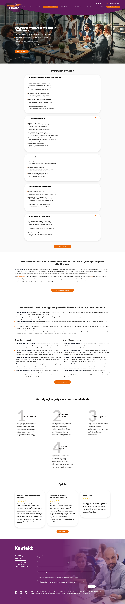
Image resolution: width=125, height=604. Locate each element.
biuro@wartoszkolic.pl (23, 566)
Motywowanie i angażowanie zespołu (40, 186)
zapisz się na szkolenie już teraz (62, 290)
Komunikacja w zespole (36, 157)
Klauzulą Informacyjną (52, 582)
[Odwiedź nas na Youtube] (26, 592)
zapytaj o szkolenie (62, 246)
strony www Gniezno (32, 597)
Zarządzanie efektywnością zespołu (39, 216)
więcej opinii (62, 531)
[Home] (15, 19)
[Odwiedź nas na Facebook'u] (16, 592)
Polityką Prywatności (63, 582)
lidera (91, 276)
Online (16, 24)
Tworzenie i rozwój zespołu (37, 118)
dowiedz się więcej (62, 382)
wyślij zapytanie (21, 51)
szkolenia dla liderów (21, 276)
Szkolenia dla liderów (27, 19)
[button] (23, 7)
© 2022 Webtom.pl (24, 597)
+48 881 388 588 (21, 564)
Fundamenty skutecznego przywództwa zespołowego (45, 77)
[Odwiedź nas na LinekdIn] (21, 592)
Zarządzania (19, 19)
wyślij (90, 586)
